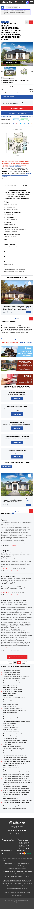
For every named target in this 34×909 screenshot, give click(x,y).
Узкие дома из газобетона (10, 798)
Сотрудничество (17, 885)
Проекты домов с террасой (10, 727)
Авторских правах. (17, 895)
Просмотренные (9, 873)
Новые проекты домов (9, 693)
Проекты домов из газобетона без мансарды (16, 788)
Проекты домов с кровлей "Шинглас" (14, 697)
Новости (9, 885)
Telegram (16, 119)
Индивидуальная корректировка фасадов (12, 871)
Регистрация (21, 833)
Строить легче (6, 161)
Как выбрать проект (10, 863)
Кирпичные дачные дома (10, 765)
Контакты (29, 883)
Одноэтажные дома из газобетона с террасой (16, 778)
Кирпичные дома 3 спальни (11, 767)
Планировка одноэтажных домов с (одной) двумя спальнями (17, 783)
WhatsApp (25, 119)
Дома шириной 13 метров (10, 687)
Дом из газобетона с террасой (11, 736)
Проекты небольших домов (11, 719)
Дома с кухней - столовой (10, 704)
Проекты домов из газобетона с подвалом (15, 786)
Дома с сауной (7, 702)
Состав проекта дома (15, 166)
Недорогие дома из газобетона (12, 746)
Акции (25, 888)
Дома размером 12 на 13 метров (12, 689)
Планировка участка (25, 866)
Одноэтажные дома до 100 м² (11, 674)
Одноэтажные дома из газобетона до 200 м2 (16, 776)
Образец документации (10, 80)
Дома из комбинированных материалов (14, 710)
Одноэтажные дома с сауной (11, 683)
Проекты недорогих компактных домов (14, 700)
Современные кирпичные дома (12, 770)
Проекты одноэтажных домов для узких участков (17, 761)
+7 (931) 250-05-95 (24, 842)
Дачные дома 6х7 (8, 750)
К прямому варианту (11, 62)
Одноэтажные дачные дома (11, 753)
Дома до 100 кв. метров (10, 729)
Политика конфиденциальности (15, 888)
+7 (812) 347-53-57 (24, 845)
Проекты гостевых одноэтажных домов (14, 755)
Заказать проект (18, 108)
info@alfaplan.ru (8, 850)
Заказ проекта (28, 871)
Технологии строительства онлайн (12, 880)
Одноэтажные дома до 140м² (11, 806)
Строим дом (26, 873)
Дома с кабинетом (8, 725)
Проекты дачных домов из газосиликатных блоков (17, 800)
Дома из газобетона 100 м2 (11, 680)
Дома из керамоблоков (10, 712)
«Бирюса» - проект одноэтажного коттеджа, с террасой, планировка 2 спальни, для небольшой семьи (13, 500)
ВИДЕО (17, 165)
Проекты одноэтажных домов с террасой (15, 740)
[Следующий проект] (19, 662)
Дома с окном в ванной (10, 723)
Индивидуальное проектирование (17, 868)
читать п (22, 343)
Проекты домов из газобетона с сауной (14, 678)
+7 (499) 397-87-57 (24, 848)
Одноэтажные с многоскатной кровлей (14, 808)
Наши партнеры (26, 880)
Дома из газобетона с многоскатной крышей (16, 792)
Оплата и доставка (8, 78)
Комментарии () (8, 82)
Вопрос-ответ (25, 80)
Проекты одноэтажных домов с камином (15, 757)
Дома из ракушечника (9, 706)
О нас (24, 883)
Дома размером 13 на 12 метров (12, 691)
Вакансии (24, 885)
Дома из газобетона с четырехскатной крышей (16, 790)
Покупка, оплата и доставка (25, 858)
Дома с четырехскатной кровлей (12, 734)
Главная (4, 858)
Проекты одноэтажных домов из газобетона (16, 676)
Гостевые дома (7, 714)
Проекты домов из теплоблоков (12, 708)
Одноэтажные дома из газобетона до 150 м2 (16, 774)
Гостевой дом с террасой (10, 738)
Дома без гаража (8, 695)
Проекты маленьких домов (11, 731)
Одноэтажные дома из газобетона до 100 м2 (16, 772)
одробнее (28, 343)
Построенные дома (7, 883)
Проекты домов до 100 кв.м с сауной (13, 748)
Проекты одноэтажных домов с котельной (15, 759)
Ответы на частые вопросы (24, 860)
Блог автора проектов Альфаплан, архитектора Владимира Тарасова (17, 877)
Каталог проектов (12, 858)
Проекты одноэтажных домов (11, 672)
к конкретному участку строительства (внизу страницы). (16, 174)
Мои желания (18, 873)
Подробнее (9, 299)
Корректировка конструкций (11, 866)
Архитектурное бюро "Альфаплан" (17, 826)
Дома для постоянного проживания (13, 717)
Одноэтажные (7, 744)
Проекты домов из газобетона (11, 670)
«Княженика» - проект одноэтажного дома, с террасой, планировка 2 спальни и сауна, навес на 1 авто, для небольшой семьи (14, 308)
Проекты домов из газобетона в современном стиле (16, 795)
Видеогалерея (17, 883)
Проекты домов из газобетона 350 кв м (14, 763)
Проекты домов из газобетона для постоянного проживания (16, 803)
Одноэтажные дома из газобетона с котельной (16, 780)
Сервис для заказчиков (17, 387)
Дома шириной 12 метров (10, 685)
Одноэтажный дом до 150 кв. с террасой (14, 742)
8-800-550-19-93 (23, 840)
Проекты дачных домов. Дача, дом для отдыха (16, 721)
